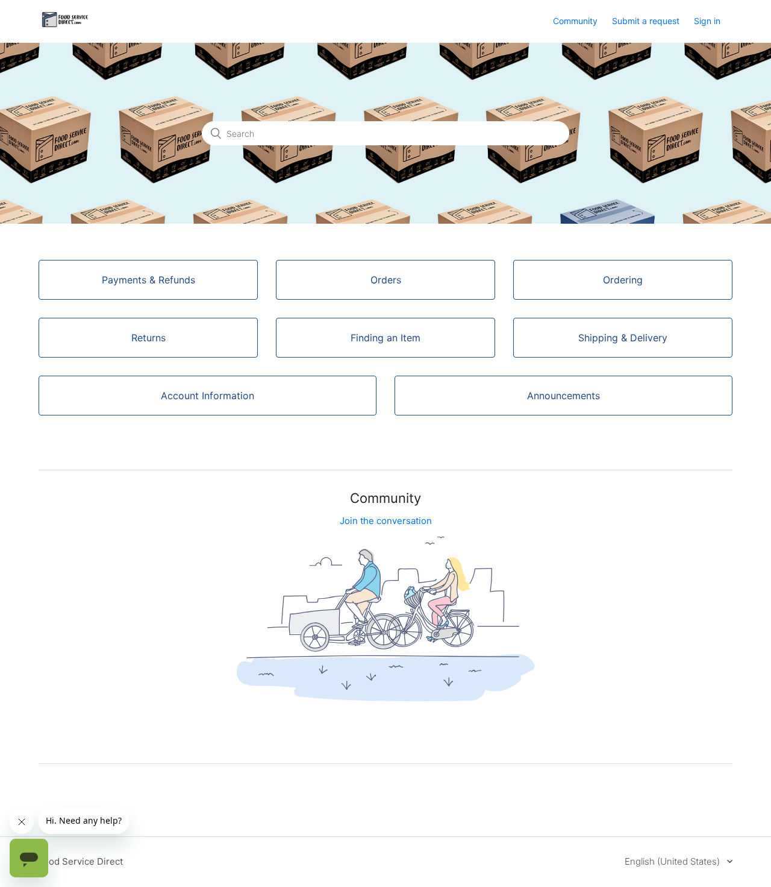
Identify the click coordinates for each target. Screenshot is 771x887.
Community (575, 21)
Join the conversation (386, 520)
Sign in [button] (707, 21)
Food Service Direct (81, 861)
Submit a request (645, 21)
